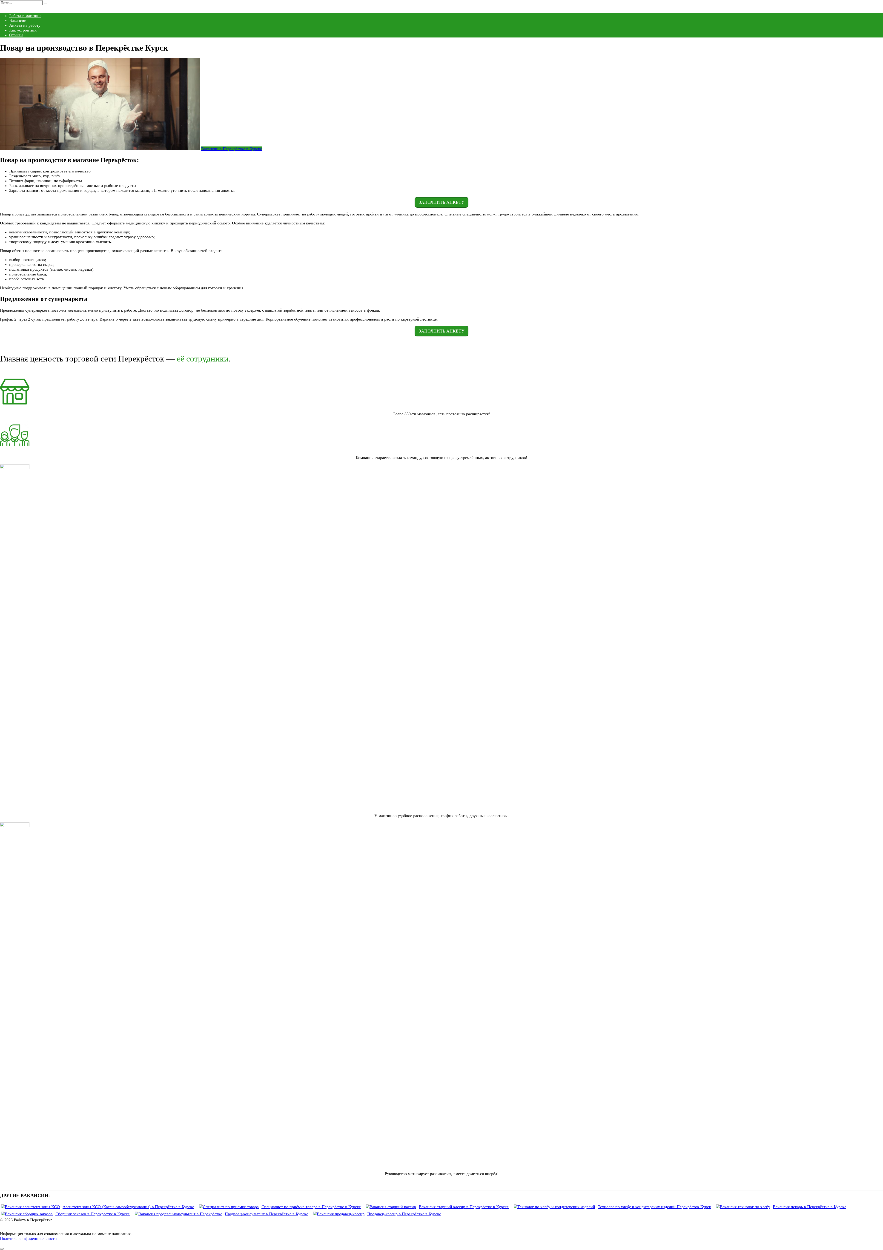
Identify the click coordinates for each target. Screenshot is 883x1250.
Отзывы (16, 35)
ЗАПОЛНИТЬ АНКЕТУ (441, 202)
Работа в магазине (25, 15)
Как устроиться (23, 30)
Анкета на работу (24, 25)
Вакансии (17, 20)
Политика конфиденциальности (28, 1238)
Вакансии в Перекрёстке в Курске (231, 148)
